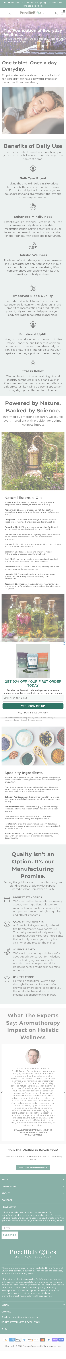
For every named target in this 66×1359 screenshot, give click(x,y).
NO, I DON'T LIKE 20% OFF (33, 713)
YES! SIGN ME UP (33, 706)
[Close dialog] (64, 643)
